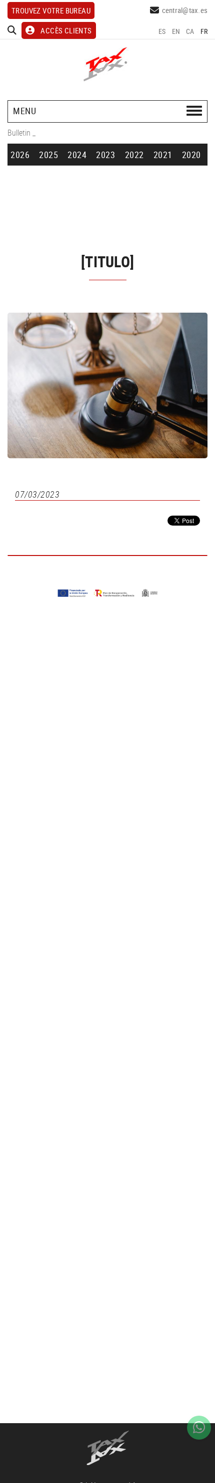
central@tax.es (185, 10)
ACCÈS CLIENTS (66, 30)
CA (190, 31)
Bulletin (19, 132)
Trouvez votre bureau (51, 10)
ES (162, 31)
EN (176, 31)
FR (204, 31)
